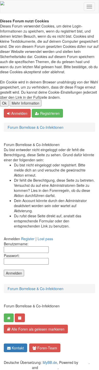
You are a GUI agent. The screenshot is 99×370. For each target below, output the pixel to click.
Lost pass (45, 238)
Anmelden (18, 113)
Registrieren (49, 113)
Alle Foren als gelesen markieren (37, 329)
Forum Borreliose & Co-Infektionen (35, 127)
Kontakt (17, 347)
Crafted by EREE (17, 367)
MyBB (84, 362)
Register (28, 238)
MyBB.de (50, 362)
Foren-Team (46, 347)
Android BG (48, 367)
